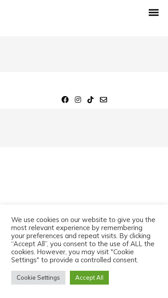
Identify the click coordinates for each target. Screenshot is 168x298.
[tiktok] (90, 101)
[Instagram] (78, 101)
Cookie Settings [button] (38, 277)
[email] (103, 101)
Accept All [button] (89, 277)
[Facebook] (65, 101)
